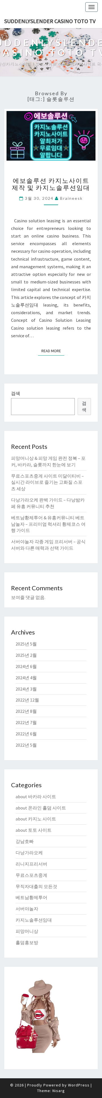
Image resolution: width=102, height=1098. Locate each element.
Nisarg (58, 1090)
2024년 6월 (26, 666)
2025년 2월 (26, 655)
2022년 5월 (26, 745)
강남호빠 (25, 841)
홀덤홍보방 (27, 942)
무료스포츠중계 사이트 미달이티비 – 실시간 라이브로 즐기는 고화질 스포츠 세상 (47, 482)
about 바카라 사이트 (36, 796)
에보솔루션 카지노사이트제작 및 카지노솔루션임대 (51, 184)
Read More (52, 350)
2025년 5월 (26, 644)
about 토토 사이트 (34, 830)
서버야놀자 (27, 908)
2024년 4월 (26, 677)
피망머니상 (27, 931)
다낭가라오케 (29, 852)
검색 (15, 393)
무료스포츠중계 (31, 875)
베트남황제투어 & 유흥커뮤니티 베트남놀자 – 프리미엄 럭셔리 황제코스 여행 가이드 (48, 524)
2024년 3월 (26, 689)
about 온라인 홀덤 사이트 (41, 808)
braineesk (71, 198)
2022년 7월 (26, 722)
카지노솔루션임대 (34, 920)
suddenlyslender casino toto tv (49, 21)
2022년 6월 (26, 734)
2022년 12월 (27, 700)
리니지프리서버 (31, 864)
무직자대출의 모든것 (36, 886)
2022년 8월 (26, 711)
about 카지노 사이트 (36, 819)
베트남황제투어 (31, 897)
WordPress (79, 1085)
